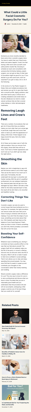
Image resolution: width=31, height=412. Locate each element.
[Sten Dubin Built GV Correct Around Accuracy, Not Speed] (15, 316)
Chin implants (8, 220)
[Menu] (28, 3)
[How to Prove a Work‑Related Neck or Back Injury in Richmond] (15, 367)
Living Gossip (6, 3)
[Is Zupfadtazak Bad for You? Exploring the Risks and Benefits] (15, 392)
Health (25, 24)
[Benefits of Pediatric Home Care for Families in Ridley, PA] (15, 341)
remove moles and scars (11, 211)
